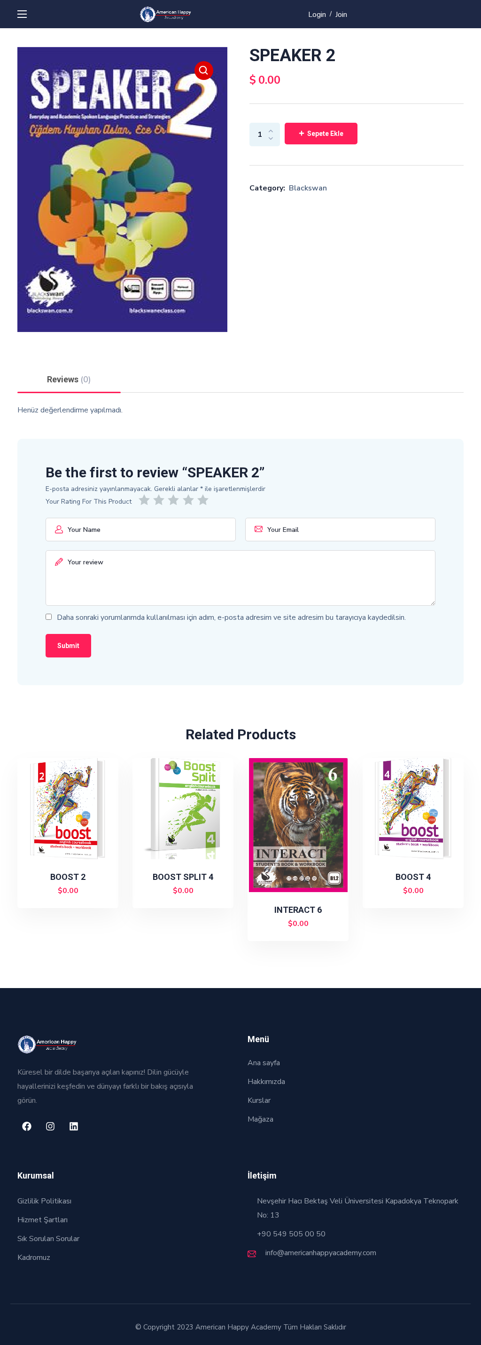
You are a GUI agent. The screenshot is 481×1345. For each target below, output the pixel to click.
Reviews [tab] (69, 379)
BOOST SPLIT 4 (183, 877)
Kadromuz (33, 1257)
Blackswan (308, 188)
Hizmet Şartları (42, 1220)
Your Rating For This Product (89, 501)
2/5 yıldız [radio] (160, 500)
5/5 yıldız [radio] (204, 500)
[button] (203, 70)
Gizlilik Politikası (44, 1201)
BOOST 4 (413, 877)
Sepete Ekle (325, 133)
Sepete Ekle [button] (72, 891)
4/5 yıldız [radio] (190, 500)
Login (317, 14)
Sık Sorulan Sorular (48, 1239)
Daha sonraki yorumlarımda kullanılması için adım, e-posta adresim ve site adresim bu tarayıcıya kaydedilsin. (231, 617)
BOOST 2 (67, 877)
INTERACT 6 (298, 910)
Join (341, 14)
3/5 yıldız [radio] (175, 500)
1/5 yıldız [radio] (146, 500)
